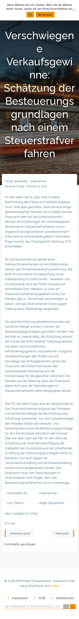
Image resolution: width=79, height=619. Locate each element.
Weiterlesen (45, 14)
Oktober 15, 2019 (36, 186)
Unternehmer (38, 181)
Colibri (54, 586)
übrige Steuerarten (16, 181)
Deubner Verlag (14, 186)
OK (30, 14)
